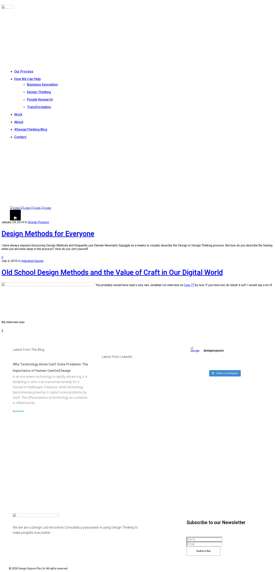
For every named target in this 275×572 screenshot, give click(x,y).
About (18, 122)
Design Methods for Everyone (47, 234)
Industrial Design (32, 261)
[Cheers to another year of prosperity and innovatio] (224, 363)
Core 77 (189, 285)
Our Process (23, 71)
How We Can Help (27, 79)
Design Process (38, 222)
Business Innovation (42, 84)
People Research (40, 99)
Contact (20, 137)
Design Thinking (39, 92)
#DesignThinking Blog (30, 129)
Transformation (39, 107)
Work (18, 114)
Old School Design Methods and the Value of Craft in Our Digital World (112, 272)
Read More (18, 411)
